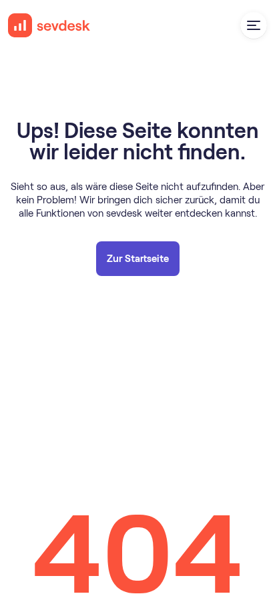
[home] (49, 25)
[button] (253, 25)
